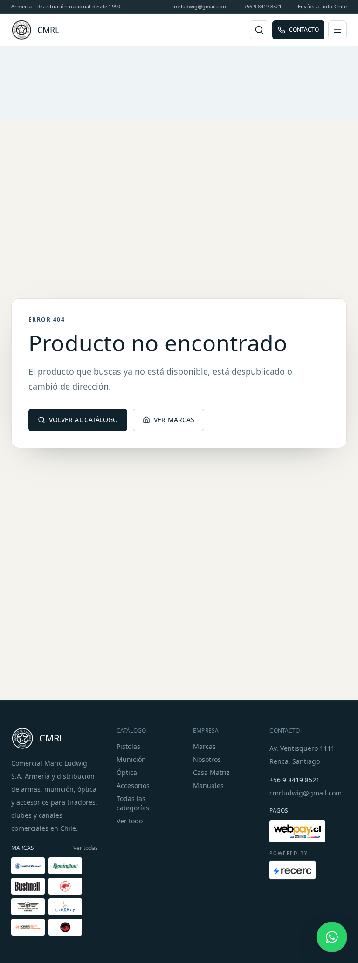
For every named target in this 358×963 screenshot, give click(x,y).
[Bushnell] (28, 886)
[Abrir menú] (337, 29)
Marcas (204, 746)
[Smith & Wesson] (28, 865)
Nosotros (207, 759)
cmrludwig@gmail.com (199, 6)
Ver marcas (174, 419)
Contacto (304, 30)
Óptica (127, 772)
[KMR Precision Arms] (28, 927)
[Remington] (65, 865)
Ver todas (85, 848)
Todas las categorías (133, 803)
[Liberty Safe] (65, 906)
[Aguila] (65, 886)
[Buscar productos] (259, 29)
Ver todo (130, 820)
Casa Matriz (211, 772)
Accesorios (133, 785)
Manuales (208, 785)
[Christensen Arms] (28, 906)
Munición (131, 759)
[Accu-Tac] (65, 927)
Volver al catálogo (83, 419)
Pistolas (128, 746)
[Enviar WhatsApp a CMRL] (332, 937)
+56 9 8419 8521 (263, 6)
